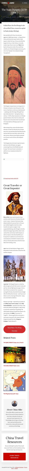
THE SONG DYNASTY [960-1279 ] (11, 365)
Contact (16, 468)
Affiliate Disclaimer (19, 467)
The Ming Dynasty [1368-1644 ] (11, 393)
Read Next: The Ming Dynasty (14, 329)
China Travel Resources (14, 456)
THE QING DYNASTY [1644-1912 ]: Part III (13, 342)
